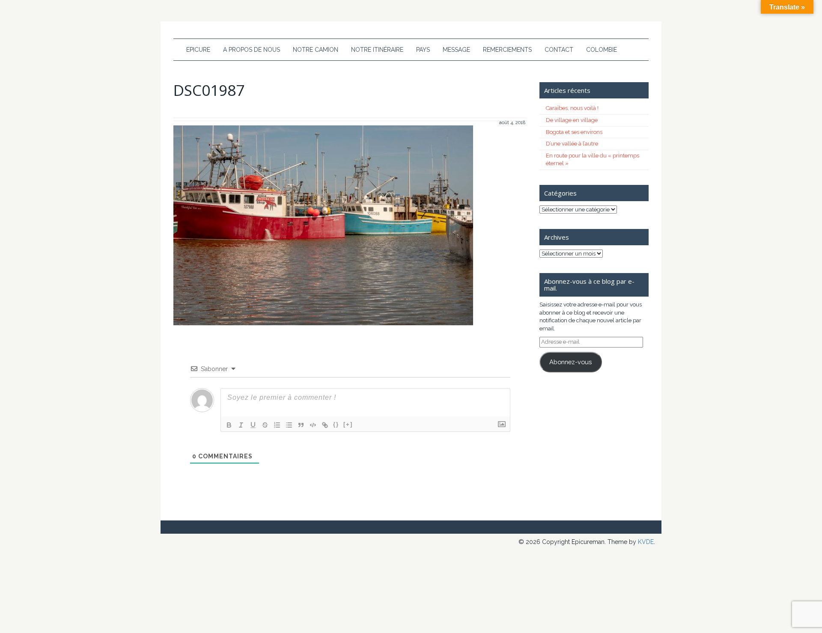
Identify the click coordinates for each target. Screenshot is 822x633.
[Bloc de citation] (301, 425)
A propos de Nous (251, 49)
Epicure (198, 49)
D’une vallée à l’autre (572, 143)
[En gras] (229, 425)
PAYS (423, 49)
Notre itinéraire (377, 49)
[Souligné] (253, 425)
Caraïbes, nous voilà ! (572, 108)
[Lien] (325, 425)
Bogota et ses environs (574, 132)
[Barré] (265, 425)
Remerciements (507, 49)
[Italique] (241, 425)
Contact (559, 49)
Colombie (601, 49)
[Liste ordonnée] (277, 425)
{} (336, 424)
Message (456, 49)
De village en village (572, 120)
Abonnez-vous (570, 362)
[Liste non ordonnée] (289, 425)
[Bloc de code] (313, 425)
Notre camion (315, 49)
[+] (348, 424)
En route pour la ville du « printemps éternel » (592, 159)
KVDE (646, 541)
